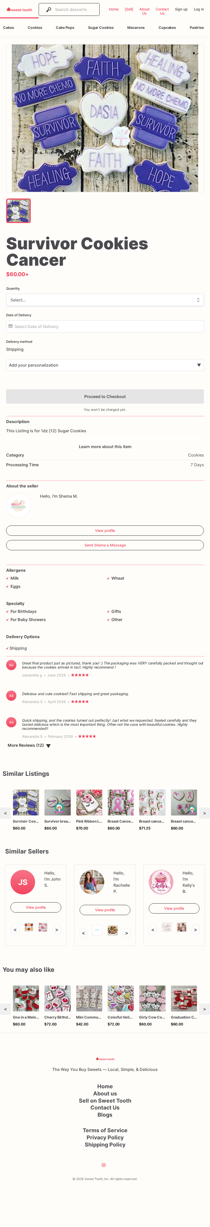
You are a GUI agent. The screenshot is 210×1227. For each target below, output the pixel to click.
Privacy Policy (105, 1137)
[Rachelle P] (92, 882)
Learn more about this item (105, 446)
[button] (105, 118)
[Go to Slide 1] (18, 210)
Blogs (105, 1115)
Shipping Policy (105, 1144)
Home (105, 1086)
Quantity (13, 288)
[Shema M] (18, 505)
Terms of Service (105, 1130)
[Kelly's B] (161, 882)
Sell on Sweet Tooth (105, 1100)
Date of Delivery (18, 315)
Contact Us (105, 1107)
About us (105, 1093)
